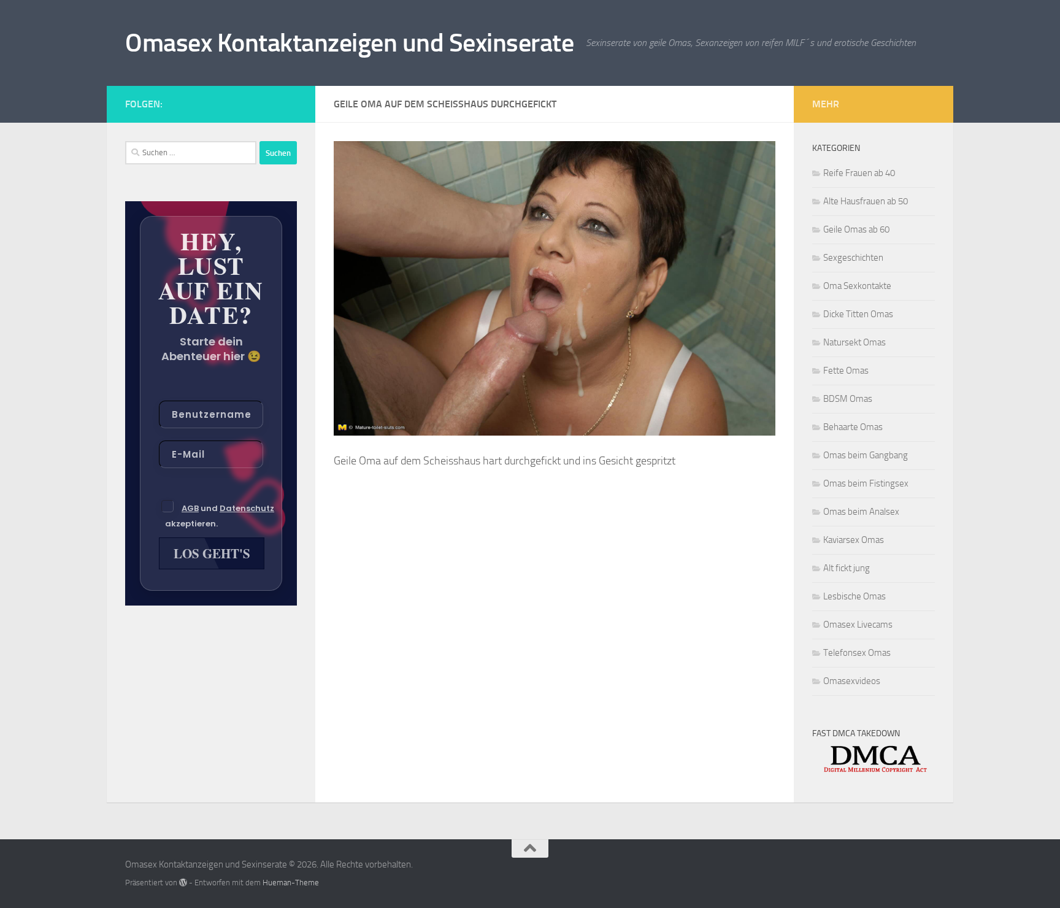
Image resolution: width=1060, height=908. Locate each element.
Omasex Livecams (858, 624)
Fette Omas (846, 370)
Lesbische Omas (854, 596)
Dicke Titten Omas (858, 314)
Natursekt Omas (854, 342)
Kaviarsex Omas (853, 539)
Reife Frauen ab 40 (859, 173)
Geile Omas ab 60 (856, 229)
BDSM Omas (847, 398)
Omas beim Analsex (861, 511)
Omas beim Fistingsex (865, 483)
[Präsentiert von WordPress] (183, 883)
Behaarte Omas (853, 427)
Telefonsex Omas (857, 652)
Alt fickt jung (846, 568)
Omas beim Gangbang (865, 455)
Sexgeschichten (853, 257)
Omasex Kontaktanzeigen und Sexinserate (349, 43)
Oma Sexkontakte (857, 285)
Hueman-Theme (291, 882)
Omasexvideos (851, 681)
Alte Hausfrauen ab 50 (865, 201)
